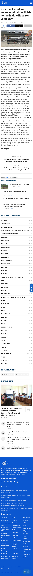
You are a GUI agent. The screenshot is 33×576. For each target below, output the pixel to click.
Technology (5, 344)
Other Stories (6, 314)
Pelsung (4, 317)
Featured (4, 270)
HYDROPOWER (5, 294)
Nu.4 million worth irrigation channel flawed (16, 198)
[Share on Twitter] (19, 26)
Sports (3, 340)
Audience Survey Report (9, 234)
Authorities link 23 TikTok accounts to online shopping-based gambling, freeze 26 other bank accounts (18, 439)
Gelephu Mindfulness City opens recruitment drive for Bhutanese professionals (18, 448)
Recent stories (6, 327)
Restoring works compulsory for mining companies (14, 192)
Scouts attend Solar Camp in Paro (20, 184)
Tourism (4, 350)
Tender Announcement (8, 374)
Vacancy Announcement (22, 374)
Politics (4, 320)
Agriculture (5, 224)
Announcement (6, 227)
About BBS (18, 567)
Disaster (4, 250)
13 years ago (6, 201)
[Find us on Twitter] (5, 482)
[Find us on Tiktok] (17, 482)
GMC (2, 280)
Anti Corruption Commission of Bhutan (15, 230)
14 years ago (6, 195)
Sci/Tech (4, 334)
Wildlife (4, 364)
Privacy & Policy (5, 569)
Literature (5, 304)
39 (12, 208)
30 (12, 201)
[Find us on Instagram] (11, 482)
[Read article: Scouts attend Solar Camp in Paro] (4, 186)
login (6, 177)
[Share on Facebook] (11, 26)
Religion (4, 330)
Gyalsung (4, 284)
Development (6, 247)
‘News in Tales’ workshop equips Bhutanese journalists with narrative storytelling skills (11, 411)
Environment (5, 264)
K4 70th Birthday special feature (13, 297)
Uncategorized (6, 354)
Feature (4, 267)
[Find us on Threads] (8, 482)
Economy (4, 254)
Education (5, 257)
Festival (4, 274)
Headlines (4, 287)
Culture (4, 244)
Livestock (4, 307)
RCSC (3, 324)
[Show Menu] (31, 3)
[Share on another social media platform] (28, 26)
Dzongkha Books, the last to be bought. (17, 432)
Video (3, 357)
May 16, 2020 (4, 22)
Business (4, 237)
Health (3, 290)
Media (3, 310)
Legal (3, 300)
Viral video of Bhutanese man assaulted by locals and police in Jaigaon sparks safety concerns (18, 424)
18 (12, 195)
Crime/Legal (5, 240)
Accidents (4, 220)
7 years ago (13, 186)
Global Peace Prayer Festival (12, 277)
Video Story (5, 360)
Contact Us (9, 567)
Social (3, 337)
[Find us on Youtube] (14, 482)
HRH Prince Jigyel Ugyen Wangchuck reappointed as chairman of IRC (14, 205)
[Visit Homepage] (4, 3)
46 (19, 186)
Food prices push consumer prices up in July (13, 500)
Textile (3, 347)
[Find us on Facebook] (1, 482)
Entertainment (6, 260)
